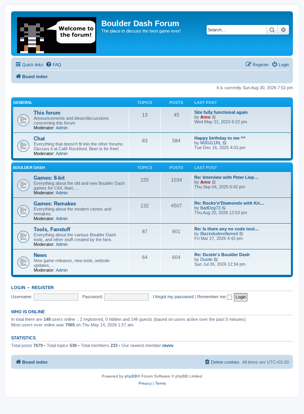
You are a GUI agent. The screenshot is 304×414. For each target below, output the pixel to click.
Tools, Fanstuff (52, 229)
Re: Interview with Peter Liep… (226, 177)
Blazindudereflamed (219, 233)
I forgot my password (173, 296)
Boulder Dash (29, 167)
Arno (205, 117)
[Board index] (57, 33)
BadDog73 (210, 207)
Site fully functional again (221, 112)
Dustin (206, 259)
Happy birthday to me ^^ (219, 138)
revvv (167, 345)
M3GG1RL (210, 142)
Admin (62, 127)
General (22, 102)
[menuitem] (53, 64)
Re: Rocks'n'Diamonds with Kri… (229, 203)
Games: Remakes (55, 204)
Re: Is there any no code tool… (226, 228)
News (40, 255)
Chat (39, 139)
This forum (47, 113)
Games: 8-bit (49, 178)
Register (43, 287)
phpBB (131, 376)
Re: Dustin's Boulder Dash (222, 254)
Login (18, 287)
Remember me (212, 296)
